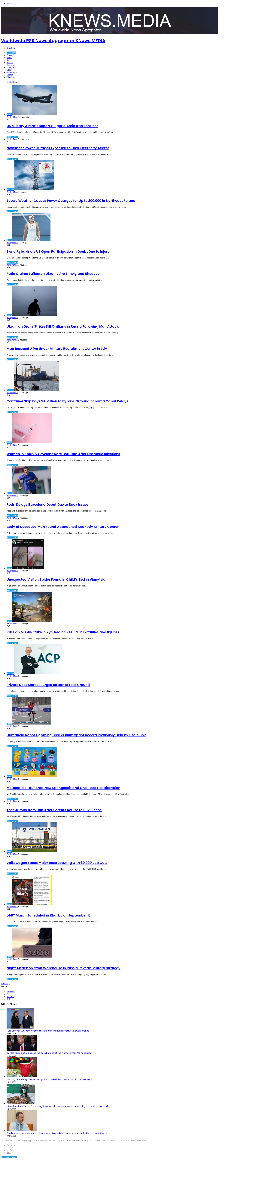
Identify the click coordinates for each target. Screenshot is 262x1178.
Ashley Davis (12, 117)
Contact (10, 75)
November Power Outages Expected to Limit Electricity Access (58, 148)
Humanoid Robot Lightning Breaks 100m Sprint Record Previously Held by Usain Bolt (76, 735)
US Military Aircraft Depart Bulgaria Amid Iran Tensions (52, 126)
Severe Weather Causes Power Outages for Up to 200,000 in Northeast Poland (71, 200)
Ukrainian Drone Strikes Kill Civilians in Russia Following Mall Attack (63, 326)
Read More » (12, 137)
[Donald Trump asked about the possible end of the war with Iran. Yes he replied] (22, 1050)
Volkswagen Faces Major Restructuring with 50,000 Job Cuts (57, 863)
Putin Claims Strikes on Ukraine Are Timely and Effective (53, 273)
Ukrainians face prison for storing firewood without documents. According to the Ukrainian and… (58, 1106)
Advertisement (13, 72)
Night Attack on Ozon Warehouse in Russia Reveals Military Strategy (63, 968)
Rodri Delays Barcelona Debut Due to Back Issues (47, 504)
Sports (9, 60)
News (9, 57)
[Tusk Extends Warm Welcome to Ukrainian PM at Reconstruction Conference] (20, 1028)
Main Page (11, 53)
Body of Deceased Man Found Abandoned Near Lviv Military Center (63, 526)
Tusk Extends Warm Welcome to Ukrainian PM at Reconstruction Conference (48, 1030)
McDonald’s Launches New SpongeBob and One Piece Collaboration (63, 788)
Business (10, 65)
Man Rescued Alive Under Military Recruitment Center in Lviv (57, 348)
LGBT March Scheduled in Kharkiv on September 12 (49, 915)
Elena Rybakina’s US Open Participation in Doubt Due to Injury (58, 251)
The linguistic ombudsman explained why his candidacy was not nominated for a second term (57, 1133)
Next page (5, 983)
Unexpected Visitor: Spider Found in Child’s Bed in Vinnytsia (56, 579)
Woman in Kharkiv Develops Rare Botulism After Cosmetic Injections (63, 454)
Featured (10, 55)
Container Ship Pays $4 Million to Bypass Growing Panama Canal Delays (67, 401)
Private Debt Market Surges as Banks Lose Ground (48, 685)
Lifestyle (10, 67)
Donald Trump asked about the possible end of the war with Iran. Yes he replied (49, 1053)
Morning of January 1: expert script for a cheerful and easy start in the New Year (49, 1079)
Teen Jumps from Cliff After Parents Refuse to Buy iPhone (54, 810)
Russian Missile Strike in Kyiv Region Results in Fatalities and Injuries (63, 632)
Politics (10, 62)
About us (10, 77)
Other (9, 70)
